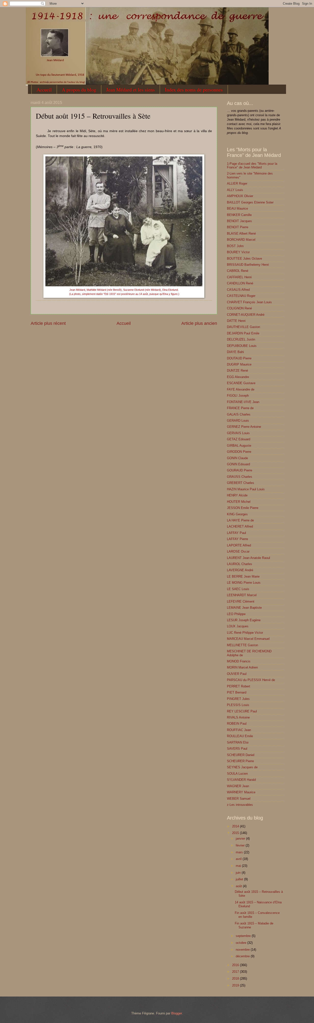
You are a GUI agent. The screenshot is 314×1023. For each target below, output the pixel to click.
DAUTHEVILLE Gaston (243, 327)
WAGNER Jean (238, 786)
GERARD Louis (238, 420)
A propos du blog (79, 89)
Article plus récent (48, 323)
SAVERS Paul (237, 748)
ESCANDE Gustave (241, 383)
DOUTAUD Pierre (239, 358)
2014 (236, 826)
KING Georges (237, 514)
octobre (241, 943)
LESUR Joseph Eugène (244, 620)
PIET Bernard (236, 692)
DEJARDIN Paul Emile (243, 333)
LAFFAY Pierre (237, 539)
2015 (236, 833)
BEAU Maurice (237, 208)
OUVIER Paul (237, 674)
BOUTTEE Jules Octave (244, 258)
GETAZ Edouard (238, 439)
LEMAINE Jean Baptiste (244, 607)
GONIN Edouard (238, 464)
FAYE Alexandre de (240, 389)
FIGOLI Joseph (238, 395)
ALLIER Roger (237, 183)
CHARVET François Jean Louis (249, 302)
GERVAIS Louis (238, 433)
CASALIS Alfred (238, 289)
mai (239, 866)
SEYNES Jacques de (242, 767)
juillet (240, 879)
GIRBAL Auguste (239, 445)
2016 (236, 965)
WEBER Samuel (238, 798)
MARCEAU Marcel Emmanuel (248, 639)
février (241, 845)
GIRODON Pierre (239, 452)
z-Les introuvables (240, 805)
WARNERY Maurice (241, 792)
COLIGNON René (239, 308)
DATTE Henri (236, 321)
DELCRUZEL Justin (241, 339)
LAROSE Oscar (238, 551)
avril (239, 859)
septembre (244, 936)
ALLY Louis (235, 190)
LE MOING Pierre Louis (244, 582)
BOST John (235, 246)
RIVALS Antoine (238, 717)
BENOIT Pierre (237, 227)
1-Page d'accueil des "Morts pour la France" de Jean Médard (252, 165)
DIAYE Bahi (235, 352)
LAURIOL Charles (239, 564)
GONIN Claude (237, 458)
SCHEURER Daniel (240, 755)
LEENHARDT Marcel (242, 595)
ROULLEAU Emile (240, 736)
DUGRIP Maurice (239, 364)
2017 (236, 971)
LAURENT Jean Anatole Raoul (248, 558)
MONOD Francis (238, 661)
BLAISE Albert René (241, 233)
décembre (243, 956)
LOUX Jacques (238, 626)
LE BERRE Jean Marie (243, 576)
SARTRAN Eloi (238, 742)
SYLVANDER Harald (241, 780)
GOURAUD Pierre (239, 470)
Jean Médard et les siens (130, 89)
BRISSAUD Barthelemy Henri (248, 264)
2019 (236, 985)
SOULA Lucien (237, 773)
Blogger (176, 1013)
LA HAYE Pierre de (240, 520)
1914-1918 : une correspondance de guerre (44, 14)
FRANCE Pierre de (240, 408)
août (239, 886)
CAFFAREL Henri (239, 277)
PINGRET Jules (238, 699)
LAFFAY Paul (236, 533)
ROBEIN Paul (237, 723)
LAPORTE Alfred (239, 545)
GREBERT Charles (240, 483)
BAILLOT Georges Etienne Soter (250, 202)
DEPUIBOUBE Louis (242, 346)
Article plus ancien (199, 323)
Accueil (44, 89)
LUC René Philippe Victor (245, 632)
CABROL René (237, 271)
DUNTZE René (237, 370)
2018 (236, 978)
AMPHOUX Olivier (240, 196)
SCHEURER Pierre (240, 761)
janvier (241, 838)
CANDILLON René (240, 283)
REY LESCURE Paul (242, 711)
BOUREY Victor (238, 252)
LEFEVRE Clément (240, 601)
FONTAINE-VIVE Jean (243, 402)
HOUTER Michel (238, 502)
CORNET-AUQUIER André (245, 314)
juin (239, 872)
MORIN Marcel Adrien (242, 667)
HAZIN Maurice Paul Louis (246, 489)
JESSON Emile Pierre (242, 508)
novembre (243, 949)
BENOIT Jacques (239, 221)
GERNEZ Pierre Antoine (244, 427)
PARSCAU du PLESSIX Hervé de (251, 680)
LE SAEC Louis (238, 589)
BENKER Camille (239, 215)
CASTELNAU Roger (241, 296)
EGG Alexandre (238, 377)
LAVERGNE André (240, 570)
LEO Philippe (236, 614)
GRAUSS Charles (239, 477)
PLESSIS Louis (238, 705)
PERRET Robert (238, 686)
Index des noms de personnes (194, 89)
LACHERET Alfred (240, 526)
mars (240, 852)
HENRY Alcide (237, 495)
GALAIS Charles (238, 414)
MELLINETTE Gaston (242, 645)
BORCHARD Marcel (241, 239)
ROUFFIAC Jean (239, 730)
